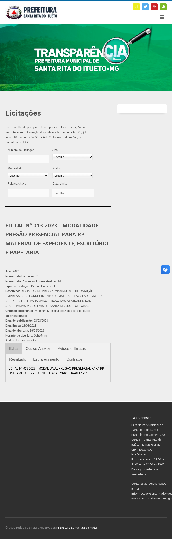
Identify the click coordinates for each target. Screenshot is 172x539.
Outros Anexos (38, 348)
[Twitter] (145, 6)
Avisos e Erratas (72, 348)
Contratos (74, 359)
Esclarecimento (46, 359)
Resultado (17, 359)
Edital (14, 348)
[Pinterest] (154, 6)
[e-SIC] (136, 6)
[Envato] (163, 6)
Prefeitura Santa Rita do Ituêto (77, 528)
